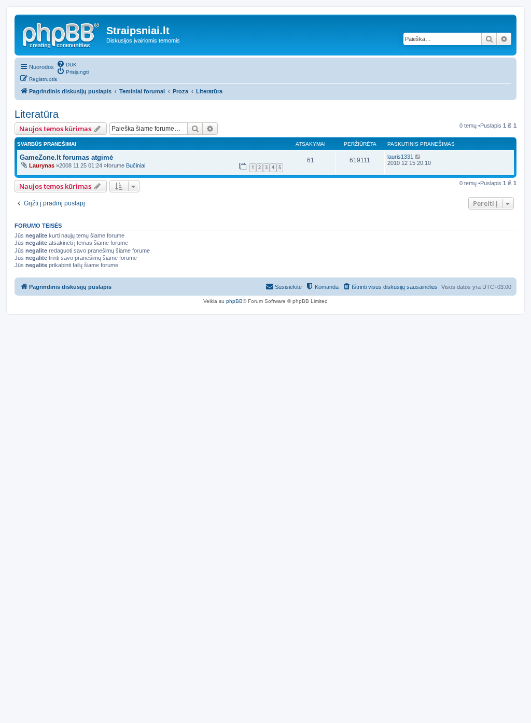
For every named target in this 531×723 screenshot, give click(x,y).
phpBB (234, 301)
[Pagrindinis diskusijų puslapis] (61, 33)
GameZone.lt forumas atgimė (66, 157)
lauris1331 (400, 157)
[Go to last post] (418, 157)
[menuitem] (67, 63)
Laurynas (41, 165)
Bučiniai (135, 165)
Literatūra (37, 114)
